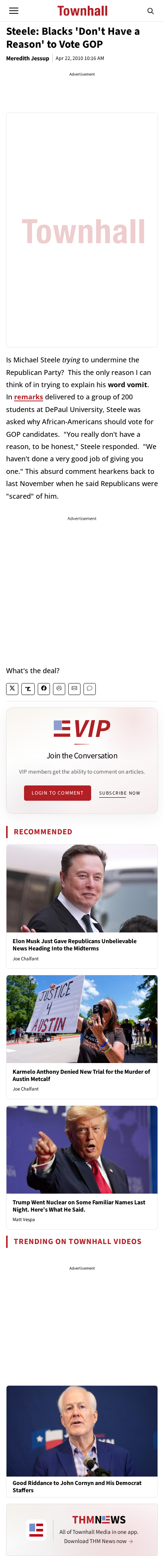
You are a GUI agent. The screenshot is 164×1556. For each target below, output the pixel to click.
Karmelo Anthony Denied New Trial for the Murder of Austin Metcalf (81, 1075)
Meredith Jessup (27, 58)
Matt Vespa (24, 1219)
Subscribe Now (119, 793)
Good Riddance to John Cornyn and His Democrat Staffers (77, 1487)
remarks (28, 396)
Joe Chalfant (26, 958)
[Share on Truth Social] (28, 689)
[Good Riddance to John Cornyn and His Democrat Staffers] (82, 1431)
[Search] (150, 11)
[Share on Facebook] (44, 689)
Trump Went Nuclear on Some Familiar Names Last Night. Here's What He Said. (79, 1206)
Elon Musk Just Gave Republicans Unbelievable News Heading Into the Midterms (75, 945)
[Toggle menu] (13, 10)
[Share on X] (12, 689)
